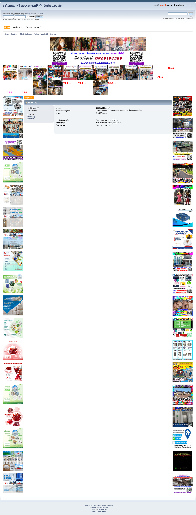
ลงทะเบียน (40, 14)
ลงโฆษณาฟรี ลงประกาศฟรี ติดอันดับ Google (32, 5)
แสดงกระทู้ (31, 117)
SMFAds (94, 509)
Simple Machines (107, 505)
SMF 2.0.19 (89, 505)
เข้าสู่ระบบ (29, 14)
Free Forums (103, 509)
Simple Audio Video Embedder (99, 507)
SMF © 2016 (97, 505)
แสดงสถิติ (30, 119)
